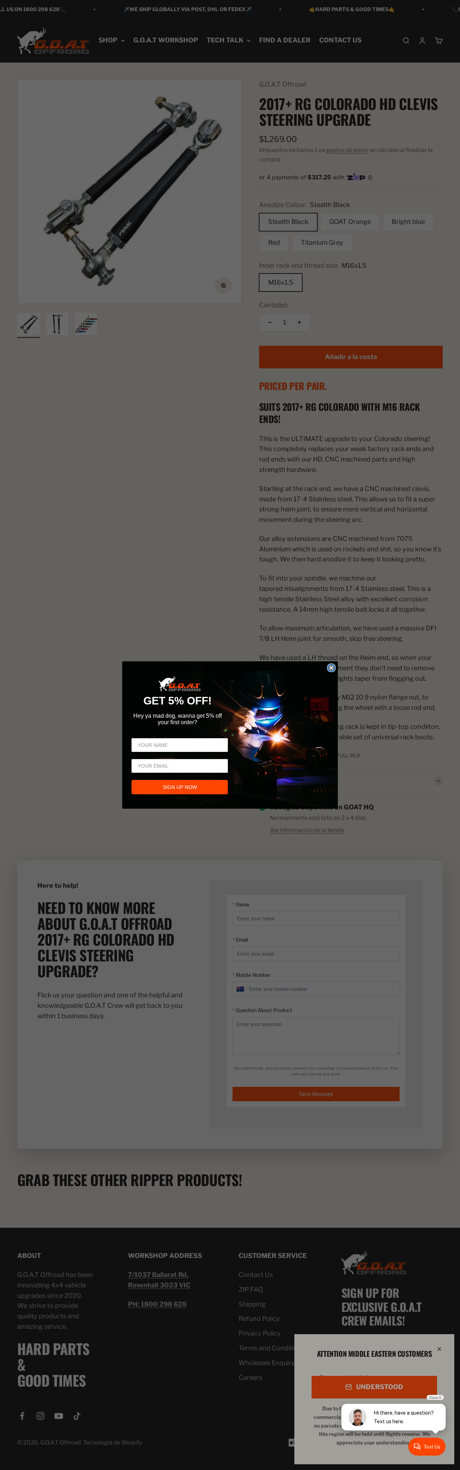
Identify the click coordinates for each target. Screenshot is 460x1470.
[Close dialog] (331, 667)
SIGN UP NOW (180, 787)
